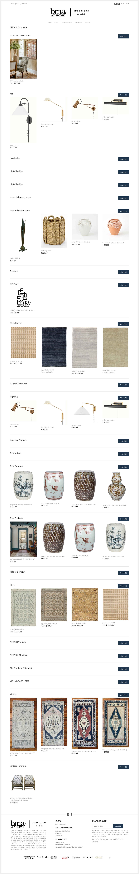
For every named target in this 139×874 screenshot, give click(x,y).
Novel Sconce (76, 121)
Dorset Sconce (76, 425)
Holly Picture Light (108, 117)
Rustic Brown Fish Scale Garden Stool (84, 504)
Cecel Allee (15, 158)
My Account (58, 836)
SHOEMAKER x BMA (18, 655)
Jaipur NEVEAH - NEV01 (79, 623)
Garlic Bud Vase (15, 258)
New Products (16, 518)
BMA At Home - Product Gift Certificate (22, 310)
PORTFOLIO (78, 22)
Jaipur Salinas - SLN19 (17, 629)
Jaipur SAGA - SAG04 (109, 370)
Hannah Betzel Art (18, 383)
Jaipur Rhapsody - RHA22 (49, 624)
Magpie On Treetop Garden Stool (21, 505)
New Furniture (16, 466)
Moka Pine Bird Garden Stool (50, 503)
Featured (14, 271)
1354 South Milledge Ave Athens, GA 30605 (68, 847)
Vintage (13, 694)
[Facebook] (115, 4)
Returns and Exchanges (62, 831)
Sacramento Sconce (47, 124)
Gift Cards (14, 284)
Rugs (12, 584)
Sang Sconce (14, 145)
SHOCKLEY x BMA (18, 642)
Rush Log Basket (46, 251)
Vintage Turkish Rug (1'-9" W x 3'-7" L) (83, 751)
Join (16, 4)
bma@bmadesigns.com (62, 845)
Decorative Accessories (20, 210)
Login (12, 4)
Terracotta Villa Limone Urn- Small (113, 243)
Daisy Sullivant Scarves (20, 197)
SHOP (56, 22)
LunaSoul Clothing (18, 440)
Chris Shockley (16, 171)
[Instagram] (118, 4)
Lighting (14, 396)
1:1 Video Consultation (20, 35)
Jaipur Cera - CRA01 (16, 361)
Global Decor (16, 323)
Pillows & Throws (17, 571)
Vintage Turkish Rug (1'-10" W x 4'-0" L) (22, 753)
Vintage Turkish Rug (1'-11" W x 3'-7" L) (115, 750)
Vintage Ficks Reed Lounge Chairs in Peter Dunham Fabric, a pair (21, 799)
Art (11, 93)
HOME (50, 22)
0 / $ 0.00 (124, 4)
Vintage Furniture (18, 766)
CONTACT (88, 22)
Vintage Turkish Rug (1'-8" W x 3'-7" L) (52, 749)
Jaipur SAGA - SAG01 (47, 370)
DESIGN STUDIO (67, 22)
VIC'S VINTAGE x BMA (19, 681)
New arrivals (15, 453)
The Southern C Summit (21, 668)
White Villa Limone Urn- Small (81, 242)
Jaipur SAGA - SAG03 (78, 371)
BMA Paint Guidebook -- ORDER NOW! (22, 559)
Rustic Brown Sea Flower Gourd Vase (114, 505)
